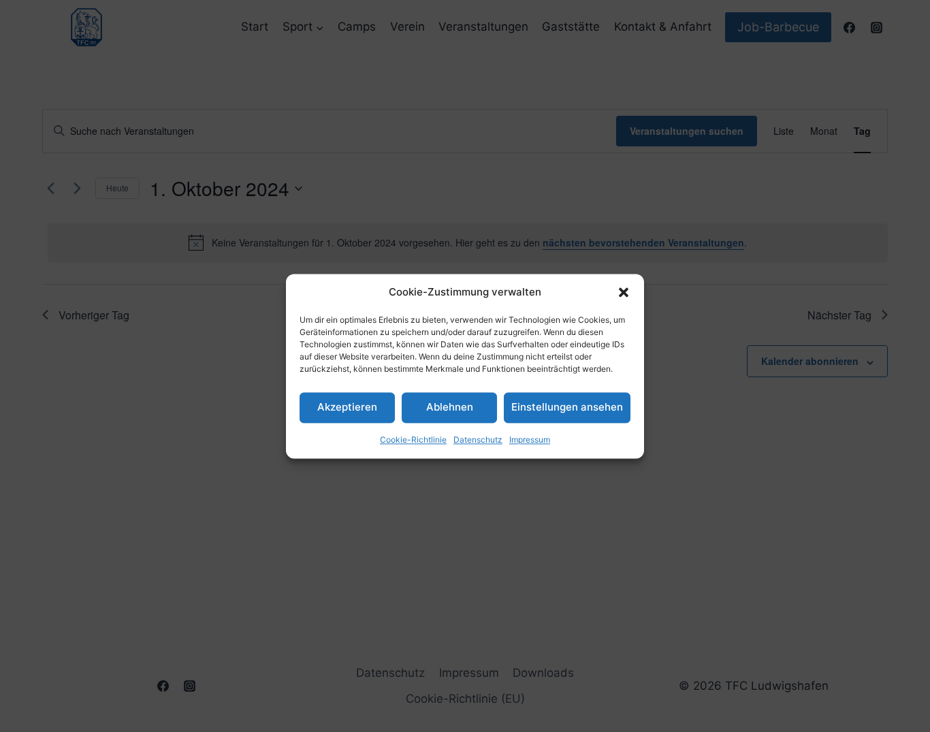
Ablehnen (449, 406)
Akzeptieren (347, 406)
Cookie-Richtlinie (413, 439)
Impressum (529, 439)
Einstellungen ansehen (567, 406)
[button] (623, 292)
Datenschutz (477, 439)
